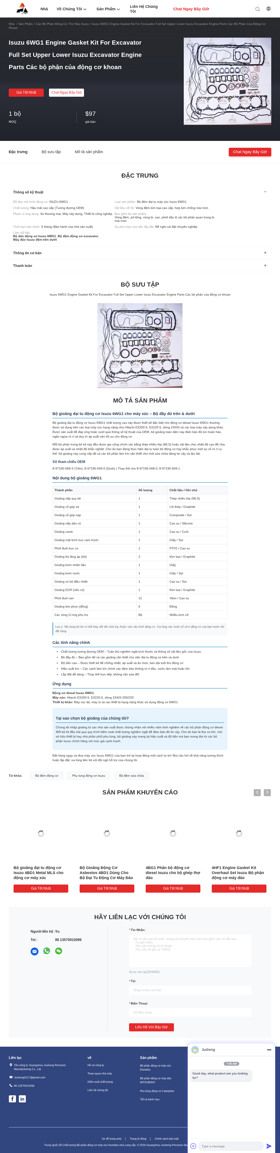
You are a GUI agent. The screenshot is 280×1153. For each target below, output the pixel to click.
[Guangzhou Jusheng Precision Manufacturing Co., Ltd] (21, 8)
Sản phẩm (25, 24)
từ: (133, 981)
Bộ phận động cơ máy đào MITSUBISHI (156, 1080)
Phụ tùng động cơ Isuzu (88, 775)
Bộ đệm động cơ (46, 775)
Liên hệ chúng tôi (98, 1090)
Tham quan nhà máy (100, 1073)
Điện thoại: (139, 1003)
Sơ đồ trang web (111, 1138)
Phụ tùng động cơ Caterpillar (157, 1091)
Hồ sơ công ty (96, 1065)
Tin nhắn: (138, 930)
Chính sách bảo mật (166, 1138)
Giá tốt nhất (26, 92)
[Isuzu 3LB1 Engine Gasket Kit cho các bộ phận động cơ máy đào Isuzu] (173, 833)
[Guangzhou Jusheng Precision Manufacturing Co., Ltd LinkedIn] (23, 1099)
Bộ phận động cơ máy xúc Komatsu (155, 1067)
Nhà (11, 24)
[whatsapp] (47, 951)
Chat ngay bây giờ (66, 92)
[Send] (269, 1146)
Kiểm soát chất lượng (100, 1081)
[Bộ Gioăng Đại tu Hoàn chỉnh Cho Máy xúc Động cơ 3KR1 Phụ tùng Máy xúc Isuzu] (107, 833)
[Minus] (269, 1049)
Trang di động (138, 1138)
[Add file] (193, 1146)
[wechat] (59, 951)
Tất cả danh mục (150, 1099)
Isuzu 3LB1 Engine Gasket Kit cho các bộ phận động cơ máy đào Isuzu (173, 873)
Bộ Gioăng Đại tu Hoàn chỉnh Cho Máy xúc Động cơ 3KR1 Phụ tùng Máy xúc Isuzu (107, 873)
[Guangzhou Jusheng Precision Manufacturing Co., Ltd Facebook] (13, 1099)
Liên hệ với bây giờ (151, 1027)
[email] (34, 951)
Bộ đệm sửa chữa (131, 775)
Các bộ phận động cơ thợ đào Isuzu (62, 24)
